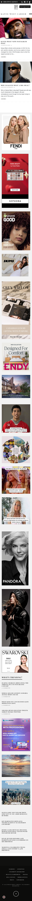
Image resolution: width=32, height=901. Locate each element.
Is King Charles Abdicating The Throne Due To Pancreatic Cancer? (15, 684)
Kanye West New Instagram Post (14, 42)
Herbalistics (23, 877)
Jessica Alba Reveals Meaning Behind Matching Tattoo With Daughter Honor (14, 831)
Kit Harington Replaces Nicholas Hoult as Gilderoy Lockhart (14, 822)
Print (12, 879)
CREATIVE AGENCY (10, 2)
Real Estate (10, 877)
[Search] (22, 2)
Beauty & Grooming (13, 874)
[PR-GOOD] (16, 231)
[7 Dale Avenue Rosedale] (16, 386)
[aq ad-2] (16, 766)
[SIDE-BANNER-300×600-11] (16, 618)
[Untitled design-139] (15, 558)
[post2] (16, 734)
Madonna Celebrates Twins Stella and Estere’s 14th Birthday (13, 848)
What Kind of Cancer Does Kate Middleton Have (15, 702)
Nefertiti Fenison (5, 45)
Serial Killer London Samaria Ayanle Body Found (15, 694)
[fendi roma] (16, 132)
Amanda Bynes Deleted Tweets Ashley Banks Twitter (15, 711)
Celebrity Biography (17, 871)
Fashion (12, 869)
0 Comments (6, 688)
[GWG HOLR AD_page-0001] (16, 310)
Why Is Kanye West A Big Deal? (15, 85)
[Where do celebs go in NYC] (16, 792)
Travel (25, 874)
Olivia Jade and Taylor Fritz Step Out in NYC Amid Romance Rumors (14, 814)
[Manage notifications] (3, 897)
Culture (3, 56)
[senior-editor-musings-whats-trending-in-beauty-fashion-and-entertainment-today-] (16, 449)
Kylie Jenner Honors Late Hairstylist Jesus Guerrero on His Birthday (15, 840)
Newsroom (20, 879)
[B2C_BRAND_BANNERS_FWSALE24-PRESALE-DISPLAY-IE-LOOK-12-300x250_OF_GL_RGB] (15, 661)
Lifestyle (20, 869)
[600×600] (16, 357)
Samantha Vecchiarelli (7, 87)
